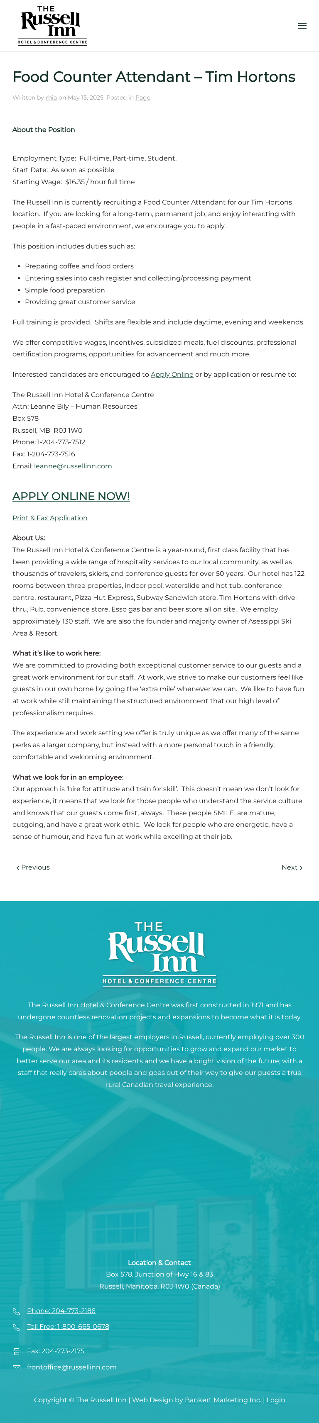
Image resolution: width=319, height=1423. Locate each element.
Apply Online (172, 374)
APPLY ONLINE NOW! (71, 496)
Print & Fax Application (50, 518)
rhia (51, 97)
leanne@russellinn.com (73, 466)
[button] (302, 25)
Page (142, 97)
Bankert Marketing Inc (222, 1400)
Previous (35, 867)
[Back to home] (52, 25)
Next (290, 867)
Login (276, 1400)
